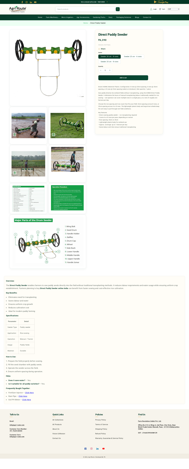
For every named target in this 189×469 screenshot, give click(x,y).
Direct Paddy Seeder (98, 23)
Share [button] (103, 49)
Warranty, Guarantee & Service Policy (109, 438)
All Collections (57, 420)
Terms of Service (101, 424)
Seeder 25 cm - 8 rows (109, 62)
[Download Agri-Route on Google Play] (161, 1)
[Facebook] (22, 2)
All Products (57, 424)
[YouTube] (35, 2)
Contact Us (56, 438)
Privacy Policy (100, 420)
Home (85, 23)
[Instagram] (26, 2)
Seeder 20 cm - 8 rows (109, 56)
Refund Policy (100, 434)
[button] (51, 17)
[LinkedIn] (30, 2)
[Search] (118, 9)
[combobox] (87, 9)
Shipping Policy (101, 429)
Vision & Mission (58, 434)
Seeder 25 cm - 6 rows (133, 56)
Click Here (29, 393)
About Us (55, 429)
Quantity (100, 66)
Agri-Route (91, 457)
